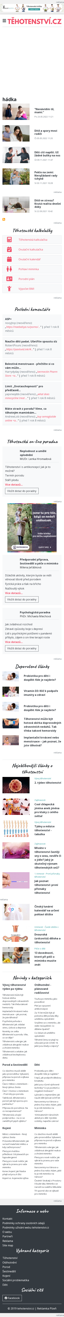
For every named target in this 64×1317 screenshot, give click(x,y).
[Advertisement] (32, 63)
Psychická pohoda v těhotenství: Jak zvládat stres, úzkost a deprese (14, 1024)
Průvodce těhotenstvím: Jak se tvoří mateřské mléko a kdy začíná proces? (15, 1144)
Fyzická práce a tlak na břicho (23, 584)
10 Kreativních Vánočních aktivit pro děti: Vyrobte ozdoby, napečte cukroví (46, 1117)
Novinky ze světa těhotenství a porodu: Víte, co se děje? (15, 1034)
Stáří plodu (12, 480)
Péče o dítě (39, 948)
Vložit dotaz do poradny (21, 491)
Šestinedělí (9, 1271)
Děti (5, 1285)
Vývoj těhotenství (42, 778)
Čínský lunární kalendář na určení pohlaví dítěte (46, 910)
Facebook (13, 1298)
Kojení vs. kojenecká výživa (15, 1178)
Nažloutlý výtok (14, 588)
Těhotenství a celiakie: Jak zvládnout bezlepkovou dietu (14, 1054)
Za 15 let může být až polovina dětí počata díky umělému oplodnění (46, 1015)
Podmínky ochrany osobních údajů (23, 1223)
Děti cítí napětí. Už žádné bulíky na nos (47, 154)
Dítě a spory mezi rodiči (45, 132)
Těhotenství (9, 1258)
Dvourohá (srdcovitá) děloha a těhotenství (47, 938)
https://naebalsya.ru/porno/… (23, 327)
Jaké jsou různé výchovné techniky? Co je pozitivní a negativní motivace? (46, 1087)
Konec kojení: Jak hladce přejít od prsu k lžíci (14, 1173)
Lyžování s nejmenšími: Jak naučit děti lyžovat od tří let (47, 1096)
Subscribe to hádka (3, 219)
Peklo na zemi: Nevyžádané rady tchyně (45, 175)
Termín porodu (14, 475)
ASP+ (8, 319)
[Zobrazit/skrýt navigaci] (4, 20)
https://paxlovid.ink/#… (19, 349)
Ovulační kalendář (30, 259)
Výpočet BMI (26, 289)
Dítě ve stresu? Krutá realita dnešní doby (47, 203)
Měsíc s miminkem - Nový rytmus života (14, 1136)
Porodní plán (26, 279)
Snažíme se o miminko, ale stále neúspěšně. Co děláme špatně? (47, 1025)
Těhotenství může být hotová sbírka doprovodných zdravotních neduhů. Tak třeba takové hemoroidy (15, 1001)
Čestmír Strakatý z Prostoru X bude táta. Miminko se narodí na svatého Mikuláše (47, 1183)
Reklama (7, 1241)
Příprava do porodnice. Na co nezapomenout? (15, 1109)
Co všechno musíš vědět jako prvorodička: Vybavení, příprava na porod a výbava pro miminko (15, 1075)
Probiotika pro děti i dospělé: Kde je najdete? (46, 1072)
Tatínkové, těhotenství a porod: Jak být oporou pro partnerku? (15, 1100)
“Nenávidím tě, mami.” (44, 110)
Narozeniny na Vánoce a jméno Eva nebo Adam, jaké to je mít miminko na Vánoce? (47, 1106)
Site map (7, 1245)
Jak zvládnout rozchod (18, 624)
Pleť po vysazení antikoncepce (42, 1007)
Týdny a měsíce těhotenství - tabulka (44, 830)
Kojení (6, 1276)
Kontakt (7, 1218)
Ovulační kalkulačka (31, 249)
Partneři (7, 1236)
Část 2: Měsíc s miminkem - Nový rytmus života (15, 1085)
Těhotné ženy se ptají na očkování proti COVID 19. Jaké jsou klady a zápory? (46, 1042)
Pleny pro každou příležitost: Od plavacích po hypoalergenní (15, 1154)
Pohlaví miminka (29, 269)
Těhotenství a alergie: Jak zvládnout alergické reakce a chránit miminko (15, 1044)
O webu (7, 1232)
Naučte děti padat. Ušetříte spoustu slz (31, 341)
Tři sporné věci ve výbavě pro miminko (46, 1192)
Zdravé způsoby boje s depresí (24, 629)
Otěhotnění (9, 1262)
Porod (6, 1267)
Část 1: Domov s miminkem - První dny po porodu (15, 1092)
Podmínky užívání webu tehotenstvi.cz (25, 1227)
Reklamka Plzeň (46, 1308)
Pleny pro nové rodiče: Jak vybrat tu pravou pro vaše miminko (15, 1164)
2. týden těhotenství (47, 782)
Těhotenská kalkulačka (33, 239)
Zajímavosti (39, 800)
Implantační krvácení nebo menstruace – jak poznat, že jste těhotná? (42, 741)
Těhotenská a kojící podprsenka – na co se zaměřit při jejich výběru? (14, 1117)
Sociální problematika (15, 1280)
